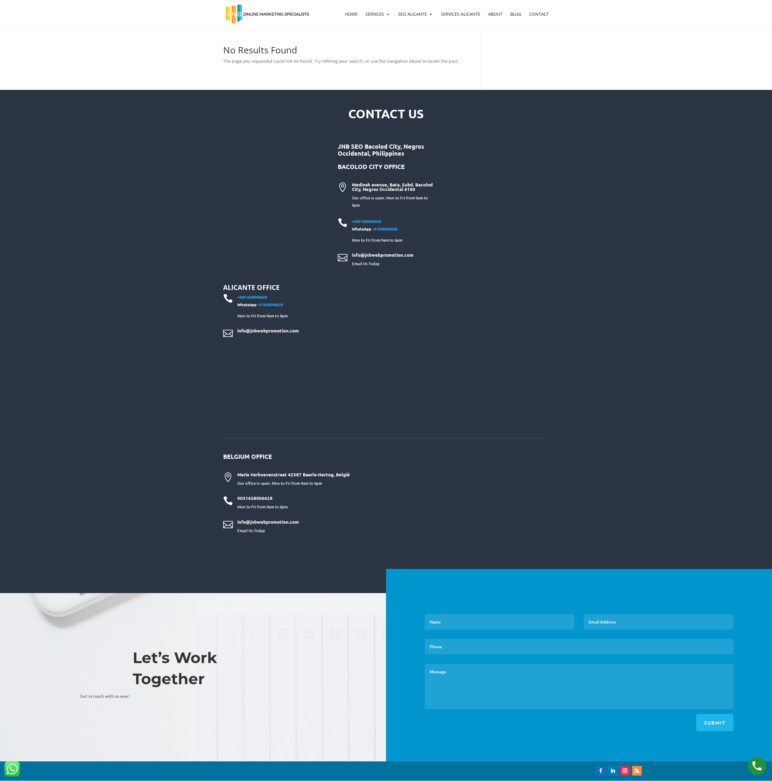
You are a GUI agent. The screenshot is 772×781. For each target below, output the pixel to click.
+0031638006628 (366, 221)
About (495, 14)
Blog (515, 14)
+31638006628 (384, 228)
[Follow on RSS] (637, 771)
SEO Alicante (412, 14)
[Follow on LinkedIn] (613, 771)
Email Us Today (366, 263)
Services (374, 14)
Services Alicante (460, 14)
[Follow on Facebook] (601, 771)
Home (351, 14)
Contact (539, 14)
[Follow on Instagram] (625, 771)
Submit (715, 722)
